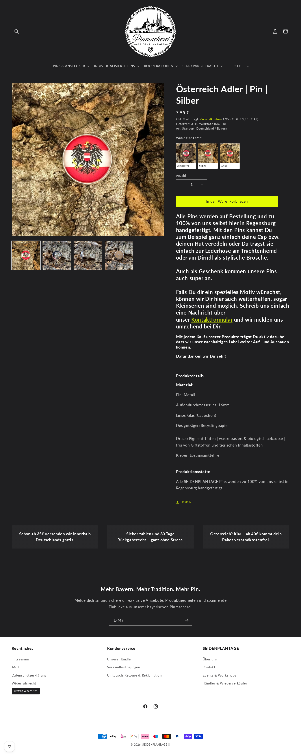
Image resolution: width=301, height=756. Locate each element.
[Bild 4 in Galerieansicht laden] (119, 255)
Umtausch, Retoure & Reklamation (134, 675)
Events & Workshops (219, 675)
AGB (15, 667)
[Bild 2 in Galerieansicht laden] (57, 255)
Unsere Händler (119, 659)
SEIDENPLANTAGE (154, 744)
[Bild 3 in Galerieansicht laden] (88, 255)
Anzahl (181, 176)
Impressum (20, 659)
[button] (17, 31)
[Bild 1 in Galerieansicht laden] (26, 255)
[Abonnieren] (187, 620)
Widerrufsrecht (24, 683)
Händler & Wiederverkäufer (225, 683)
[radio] (186, 156)
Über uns (210, 659)
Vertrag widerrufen (26, 691)
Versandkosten (210, 119)
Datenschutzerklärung (29, 675)
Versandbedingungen (123, 667)
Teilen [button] (186, 502)
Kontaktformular (211, 319)
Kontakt (209, 667)
